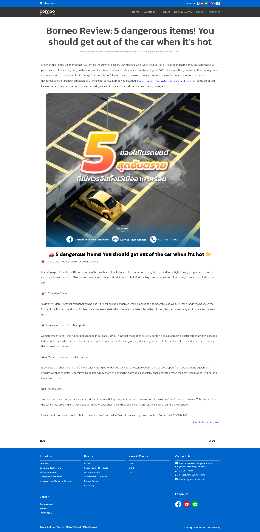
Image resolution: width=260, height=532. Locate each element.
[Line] (206, 3)
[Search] (217, 3)
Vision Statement (48, 472)
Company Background (50, 468)
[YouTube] (202, 3)
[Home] (47, 12)
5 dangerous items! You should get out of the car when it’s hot (166, 80)
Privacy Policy (213, 527)
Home (135, 12)
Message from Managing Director (56, 481)
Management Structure (51, 476)
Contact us (190, 3)
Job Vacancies (46, 504)
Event (131, 468)
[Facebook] (198, 3)
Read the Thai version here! (206, 422)
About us (44, 463)
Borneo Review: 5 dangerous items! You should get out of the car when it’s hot (142, 51)
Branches (214, 12)
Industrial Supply (92, 472)
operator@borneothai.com (192, 479)
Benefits (44, 508)
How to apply (46, 512)
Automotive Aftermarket (96, 476)
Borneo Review (95, 51)
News (130, 463)
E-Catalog (89, 485)
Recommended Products (96, 468)
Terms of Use (199, 527)
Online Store (48, 3)
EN (213, 3)
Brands (87, 463)
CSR (130, 472)
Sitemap (187, 527)
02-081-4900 (186, 470)
